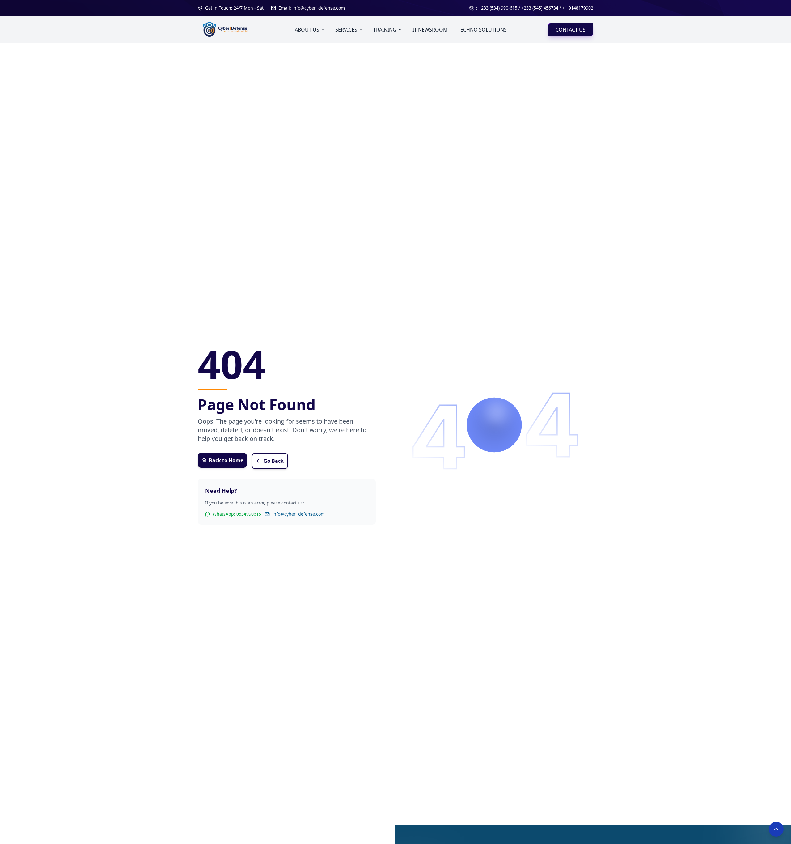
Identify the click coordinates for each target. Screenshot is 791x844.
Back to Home (226, 460)
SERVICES (346, 29)
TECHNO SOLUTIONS (482, 29)
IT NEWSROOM (430, 29)
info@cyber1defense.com (298, 514)
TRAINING (384, 29)
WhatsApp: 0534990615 (237, 514)
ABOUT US (307, 29)
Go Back (274, 461)
